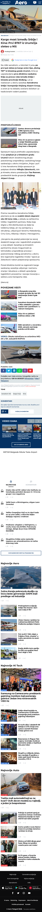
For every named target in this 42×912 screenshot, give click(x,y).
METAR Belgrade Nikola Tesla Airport (20, 452)
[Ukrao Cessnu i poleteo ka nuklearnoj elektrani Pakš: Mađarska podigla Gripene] (9, 625)
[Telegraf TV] (29, 893)
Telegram (4, 381)
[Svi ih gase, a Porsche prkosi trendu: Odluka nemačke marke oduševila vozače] (9, 860)
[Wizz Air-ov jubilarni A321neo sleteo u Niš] (9, 317)
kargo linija (17, 394)
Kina (24, 394)
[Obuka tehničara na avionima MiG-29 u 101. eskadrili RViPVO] (9, 428)
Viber (37, 378)
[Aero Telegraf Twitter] (18, 893)
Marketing (13, 900)
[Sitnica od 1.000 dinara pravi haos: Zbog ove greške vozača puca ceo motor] (9, 846)
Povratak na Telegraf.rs (6, 2)
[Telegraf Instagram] (24, 893)
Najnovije (10, 563)
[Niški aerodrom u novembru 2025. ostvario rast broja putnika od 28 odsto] (9, 328)
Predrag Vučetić (10, 51)
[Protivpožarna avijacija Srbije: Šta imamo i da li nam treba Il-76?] (9, 611)
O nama (6, 900)
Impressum (22, 900)
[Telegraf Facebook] (13, 893)
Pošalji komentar (22, 411)
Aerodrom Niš (6, 394)
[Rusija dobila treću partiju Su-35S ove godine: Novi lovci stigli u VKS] (9, 653)
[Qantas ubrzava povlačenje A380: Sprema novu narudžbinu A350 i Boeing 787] (9, 132)
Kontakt (27, 904)
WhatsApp (29, 378)
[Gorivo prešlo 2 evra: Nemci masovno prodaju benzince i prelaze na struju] (9, 832)
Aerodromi (4, 35)
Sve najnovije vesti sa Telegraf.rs (21, 553)
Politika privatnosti (18, 904)
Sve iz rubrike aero (21, 444)
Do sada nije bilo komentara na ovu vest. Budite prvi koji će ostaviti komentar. (20, 406)
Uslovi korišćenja (30, 386)
